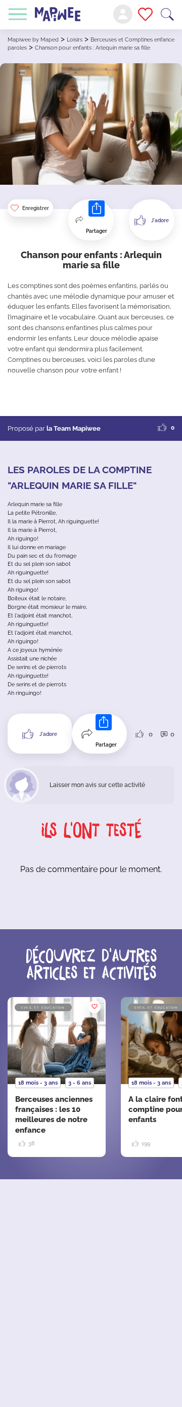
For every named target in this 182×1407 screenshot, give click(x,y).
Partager (96, 231)
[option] (56, 1077)
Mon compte (122, 14)
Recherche (167, 14)
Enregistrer (35, 208)
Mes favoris (145, 14)
